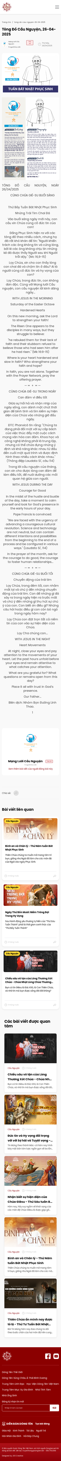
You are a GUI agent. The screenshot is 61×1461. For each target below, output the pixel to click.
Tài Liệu (30, 1430)
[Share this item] (54, 876)
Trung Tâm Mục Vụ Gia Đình (17, 1389)
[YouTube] (56, 1356)
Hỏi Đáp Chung (31, 1436)
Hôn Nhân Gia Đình (11, 1436)
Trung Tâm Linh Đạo (13, 1384)
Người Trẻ (41, 1430)
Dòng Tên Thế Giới (12, 1372)
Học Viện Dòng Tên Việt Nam (43, 1384)
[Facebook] (48, 1356)
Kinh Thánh (18, 1430)
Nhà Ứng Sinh (9, 1395)
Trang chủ (6, 22)
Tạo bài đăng (42, 1423)
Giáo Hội (6, 1430)
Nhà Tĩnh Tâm (43, 1389)
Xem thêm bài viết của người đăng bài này (30, 768)
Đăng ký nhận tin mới (13, 1401)
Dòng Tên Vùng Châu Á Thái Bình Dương (24, 1378)
